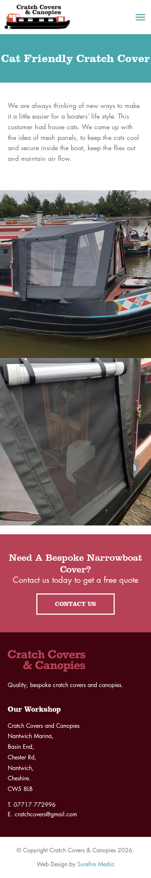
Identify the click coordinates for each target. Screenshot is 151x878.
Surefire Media (95, 864)
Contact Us (75, 603)
